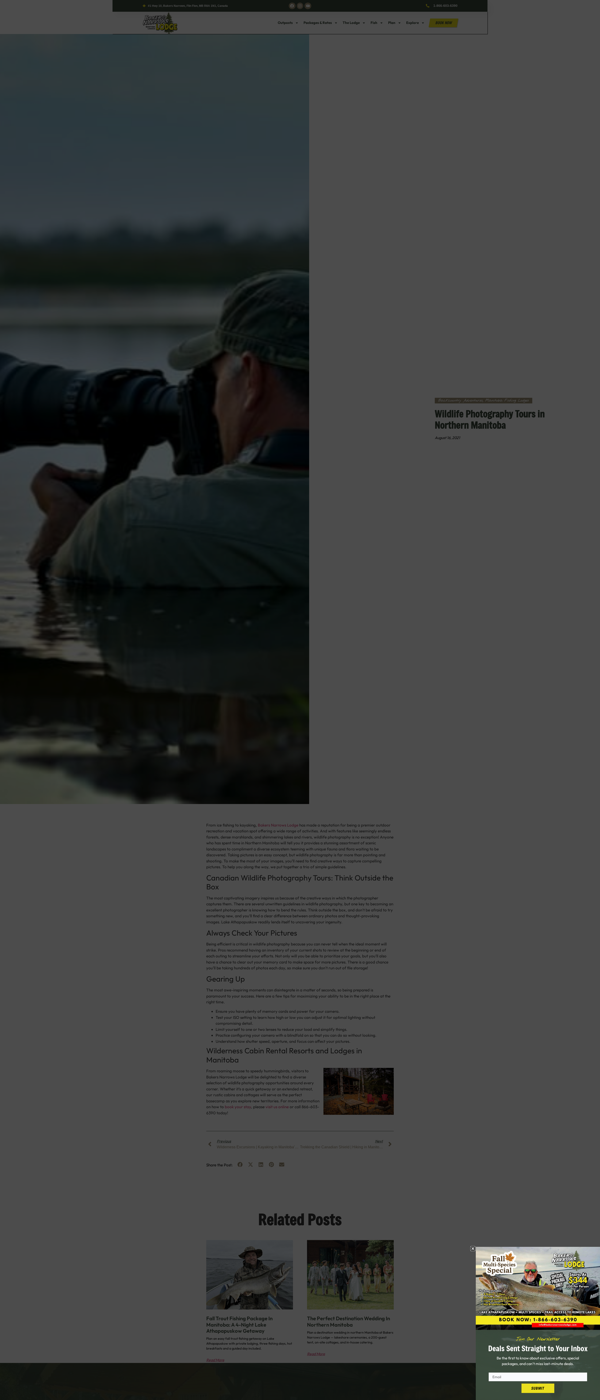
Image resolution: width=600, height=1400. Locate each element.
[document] (300, 700)
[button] (473, 1248)
